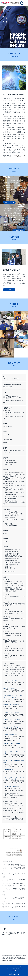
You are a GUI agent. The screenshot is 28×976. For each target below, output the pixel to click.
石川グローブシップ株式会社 (11, 727)
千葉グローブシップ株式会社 (11, 719)
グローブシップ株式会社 (10, 680)
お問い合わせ (13, 974)
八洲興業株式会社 (8, 769)
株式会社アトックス (9, 688)
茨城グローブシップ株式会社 (11, 712)
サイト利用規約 (19, 966)
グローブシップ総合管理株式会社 (12, 743)
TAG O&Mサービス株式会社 (11, 786)
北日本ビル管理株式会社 (10, 734)
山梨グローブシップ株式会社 (11, 704)
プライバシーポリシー (10, 966)
